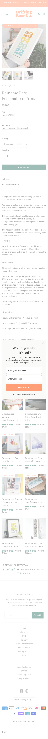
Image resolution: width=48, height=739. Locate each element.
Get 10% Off (24, 387)
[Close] (43, 343)
